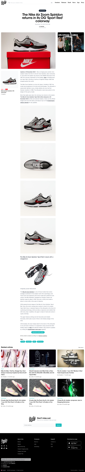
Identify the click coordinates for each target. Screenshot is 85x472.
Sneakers (57, 2)
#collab (22, 341)
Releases (63, 2)
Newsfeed (42, 10)
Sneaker (5, 376)
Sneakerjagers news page (34, 329)
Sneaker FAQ (20, 453)
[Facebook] (4, 446)
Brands (19, 441)
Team (2, 369)
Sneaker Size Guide (22, 451)
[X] (6, 446)
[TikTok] (4, 448)
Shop (82, 2)
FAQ (52, 444)
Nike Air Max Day (21, 446)
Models (19, 444)
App (78, 2)
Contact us (53, 441)
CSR (52, 446)
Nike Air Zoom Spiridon (28, 292)
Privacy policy (81, 470)
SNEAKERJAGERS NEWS (37, 332)
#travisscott (40, 341)
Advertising (36, 446)
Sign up (58, 425)
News (74, 2)
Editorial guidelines (43, 335)
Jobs (35, 444)
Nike (45, 77)
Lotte (32, 376)
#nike (34, 341)
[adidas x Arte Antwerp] (71, 42)
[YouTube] (1, 448)
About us (36, 441)
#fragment (28, 341)
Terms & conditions (74, 470)
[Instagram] (1, 446)
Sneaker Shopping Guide (23, 448)
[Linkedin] (6, 448)
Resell (69, 2)
